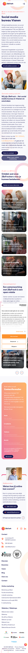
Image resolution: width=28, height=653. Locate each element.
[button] (17, 372)
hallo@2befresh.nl (8, 141)
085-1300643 (19, 136)
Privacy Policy (10, 449)
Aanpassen (13, 341)
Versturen (9, 456)
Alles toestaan (14, 336)
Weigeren (14, 346)
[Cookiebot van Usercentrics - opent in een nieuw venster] (19, 305)
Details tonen (19, 331)
